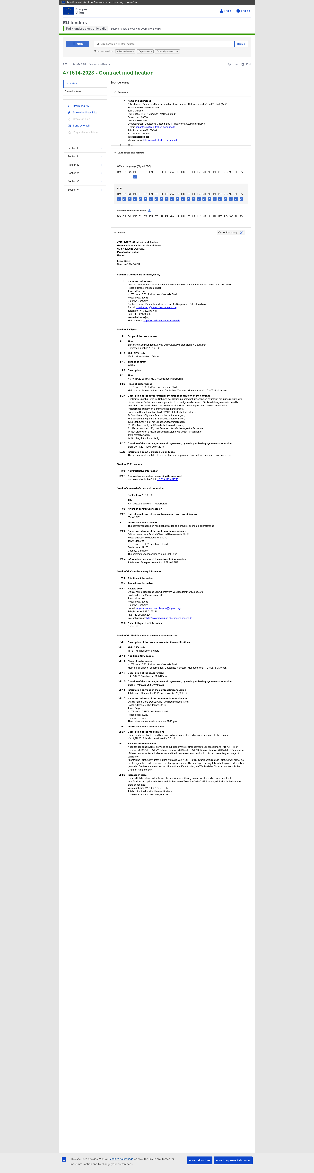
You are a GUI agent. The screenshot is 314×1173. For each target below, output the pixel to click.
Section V (73, 173)
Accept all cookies (199, 1160)
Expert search (145, 51)
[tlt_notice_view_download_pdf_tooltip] (119, 198)
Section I (73, 148)
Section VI (73, 181)
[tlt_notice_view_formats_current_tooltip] (241, 232)
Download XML (82, 106)
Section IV (73, 164)
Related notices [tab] (73, 91)
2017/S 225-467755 (167, 479)
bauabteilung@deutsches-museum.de (155, 127)
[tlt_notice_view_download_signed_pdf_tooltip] (135, 176)
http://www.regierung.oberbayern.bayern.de (169, 618)
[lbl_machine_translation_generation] (149, 210)
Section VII (74, 189)
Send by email (81, 125)
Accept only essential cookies (233, 1160)
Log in (228, 10)
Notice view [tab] (71, 83)
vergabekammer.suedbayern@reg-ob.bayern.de (161, 608)
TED (65, 64)
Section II (73, 156)
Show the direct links (85, 112)
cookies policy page (121, 1159)
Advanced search (125, 51)
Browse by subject (166, 51)
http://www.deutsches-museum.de (160, 140)
